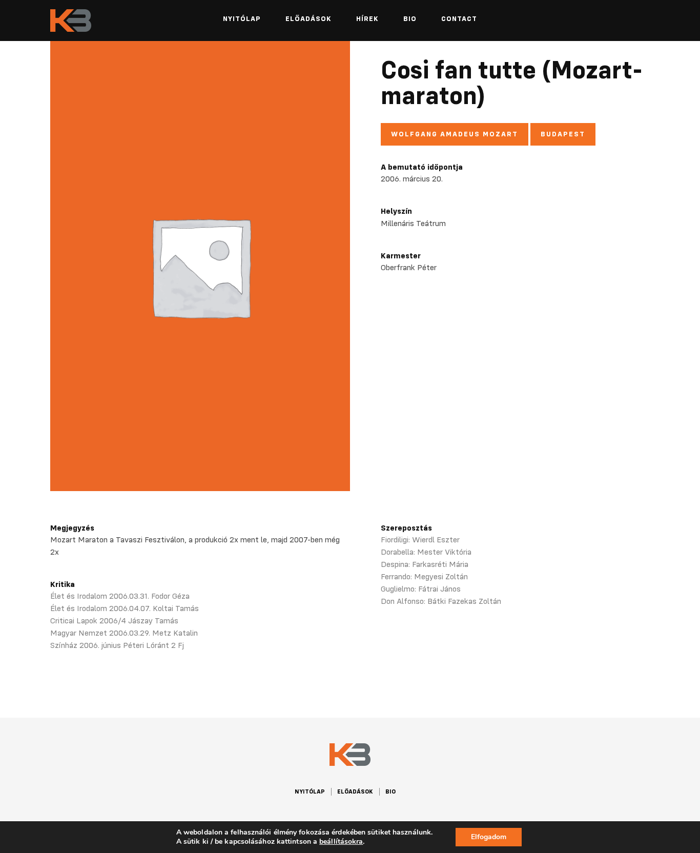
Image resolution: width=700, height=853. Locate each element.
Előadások (308, 18)
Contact (459, 18)
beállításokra (341, 841)
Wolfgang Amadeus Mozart (454, 133)
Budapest (563, 133)
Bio (410, 18)
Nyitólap (242, 18)
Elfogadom (488, 837)
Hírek (367, 18)
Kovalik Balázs (70, 20)
